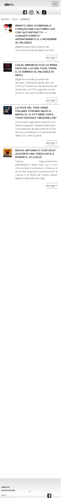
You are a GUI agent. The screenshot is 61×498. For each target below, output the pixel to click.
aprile (25, 19)
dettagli (50, 57)
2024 (15, 19)
